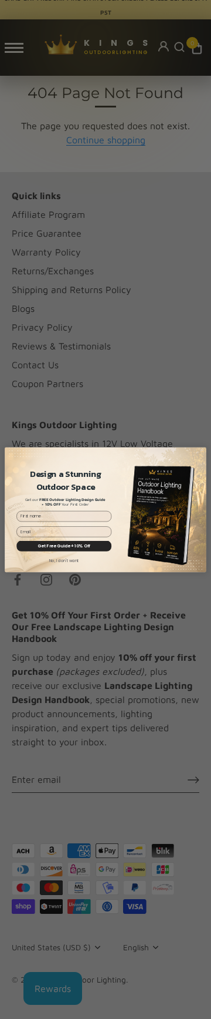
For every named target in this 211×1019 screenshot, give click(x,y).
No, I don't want (64, 560)
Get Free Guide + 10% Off (64, 546)
